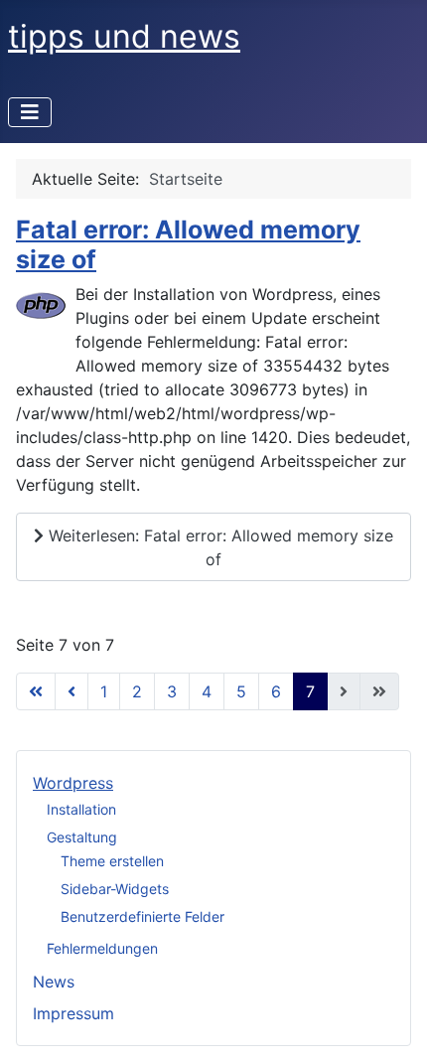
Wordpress (73, 783)
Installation (81, 809)
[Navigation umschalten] (30, 112)
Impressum (73, 1013)
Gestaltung (82, 837)
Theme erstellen (112, 860)
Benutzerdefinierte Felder (142, 916)
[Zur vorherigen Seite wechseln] (71, 691)
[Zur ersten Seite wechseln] (36, 691)
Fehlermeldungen (102, 948)
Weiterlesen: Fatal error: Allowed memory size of (218, 547)
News (53, 981)
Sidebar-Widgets (115, 888)
